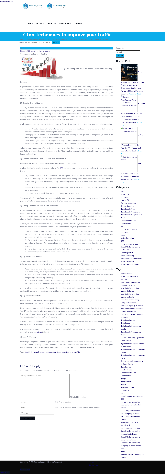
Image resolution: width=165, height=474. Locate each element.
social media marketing (130, 428)
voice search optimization (131, 258)
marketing (125, 384)
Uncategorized (127, 253)
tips (122, 448)
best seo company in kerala (132, 308)
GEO (122, 226)
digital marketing (128, 209)
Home (91, 462)
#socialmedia (126, 273)
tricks (123, 451)
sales (123, 393)
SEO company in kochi (130, 413)
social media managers (40, 51)
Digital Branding (127, 206)
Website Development (130, 264)
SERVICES (51, 23)
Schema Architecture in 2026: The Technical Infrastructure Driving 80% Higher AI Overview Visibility (133, 112)
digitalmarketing (127, 323)
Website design (127, 261)
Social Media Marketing (130, 247)
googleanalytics (127, 381)
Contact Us (93, 465)
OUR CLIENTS (64, 23)
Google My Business (129, 229)
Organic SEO (126, 390)
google (123, 378)
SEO (28, 51)
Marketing (125, 235)
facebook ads (126, 370)
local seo (124, 232)
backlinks (38, 332)
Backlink (124, 197)
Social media (126, 425)
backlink (124, 279)
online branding (127, 238)
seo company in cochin (130, 402)
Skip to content (6, 1)
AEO (122, 191)
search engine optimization (45, 352)
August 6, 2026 (135, 94)
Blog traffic (125, 200)
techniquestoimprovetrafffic (68, 352)
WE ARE (39, 23)
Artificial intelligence (129, 276)
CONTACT (78, 23)
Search (56, 43)
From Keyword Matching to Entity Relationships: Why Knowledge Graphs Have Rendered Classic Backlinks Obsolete (132, 83)
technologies (126, 250)
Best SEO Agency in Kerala (132, 305)
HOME (29, 23)
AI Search (125, 194)
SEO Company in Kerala (130, 410)
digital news (126, 367)
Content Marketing (128, 203)
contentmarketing (128, 311)
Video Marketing (127, 255)
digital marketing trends (130, 212)
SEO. (101, 86)
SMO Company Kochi (129, 422)
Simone (23, 51)
